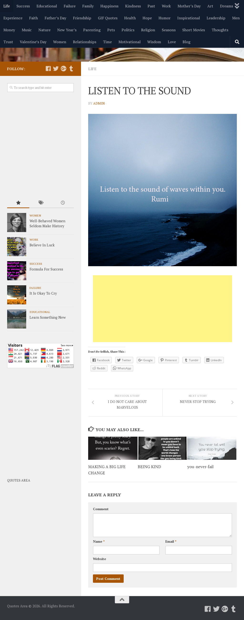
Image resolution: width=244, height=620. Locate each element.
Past (151, 6)
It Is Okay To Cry (43, 293)
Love (172, 41)
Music (27, 29)
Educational (46, 6)
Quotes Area (18, 480)
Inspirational (188, 18)
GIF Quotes (107, 18)
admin (99, 103)
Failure (70, 6)
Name (99, 541)
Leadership (216, 18)
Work (166, 6)
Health (130, 18)
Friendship (82, 18)
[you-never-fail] (212, 448)
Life (6, 6)
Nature (44, 29)
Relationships (84, 41)
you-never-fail (200, 466)
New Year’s (66, 29)
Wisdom (154, 41)
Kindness (133, 6)
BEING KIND (149, 466)
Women (59, 41)
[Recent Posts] (63, 203)
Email (170, 541)
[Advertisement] (162, 308)
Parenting (92, 29)
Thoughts (220, 29)
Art (210, 6)
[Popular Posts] (18, 203)
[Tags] (40, 203)
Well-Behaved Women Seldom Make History (47, 223)
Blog (186, 41)
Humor (164, 18)
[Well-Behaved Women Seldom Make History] (16, 222)
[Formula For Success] (16, 270)
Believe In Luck (42, 245)
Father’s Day (55, 18)
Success (23, 6)
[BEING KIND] (162, 448)
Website (99, 558)
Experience (12, 18)
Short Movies (193, 29)
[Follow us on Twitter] (56, 68)
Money (9, 29)
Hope (147, 18)
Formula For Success (46, 269)
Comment (101, 509)
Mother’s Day (189, 6)
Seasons (169, 29)
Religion (148, 29)
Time (107, 41)
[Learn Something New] (16, 319)
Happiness (109, 6)
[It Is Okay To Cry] (16, 294)
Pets (111, 29)
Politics (128, 29)
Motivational (129, 41)
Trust (8, 41)
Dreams (226, 6)
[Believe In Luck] (16, 246)
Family (88, 6)
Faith (33, 18)
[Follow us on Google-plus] (63, 68)
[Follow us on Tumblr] (71, 68)
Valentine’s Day (33, 41)
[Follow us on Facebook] (48, 68)
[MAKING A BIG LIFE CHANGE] (112, 448)
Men (236, 18)
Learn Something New (48, 317)
